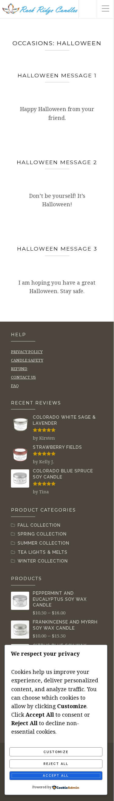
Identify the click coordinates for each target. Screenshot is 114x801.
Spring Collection (42, 534)
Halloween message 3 (57, 248)
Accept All (56, 775)
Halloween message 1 (57, 75)
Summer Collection (43, 543)
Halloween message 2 (57, 162)
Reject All (55, 764)
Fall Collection (39, 525)
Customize (55, 752)
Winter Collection (43, 561)
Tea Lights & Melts (42, 552)
